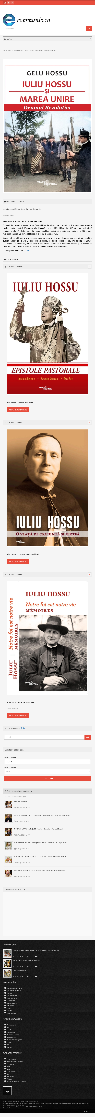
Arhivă (9, 1030)
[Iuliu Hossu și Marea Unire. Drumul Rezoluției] (47, 125)
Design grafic (8, 1107)
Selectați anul (10, 767)
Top (7, 1092)
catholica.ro (10, 1005)
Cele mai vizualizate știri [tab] (16, 796)
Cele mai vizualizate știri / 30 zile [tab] (19, 791)
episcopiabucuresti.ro (14, 991)
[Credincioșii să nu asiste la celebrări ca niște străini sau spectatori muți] (9, 953)
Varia (8, 1066)
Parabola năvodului (19, 970)
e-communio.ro (14, 1101)
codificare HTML (23, 1107)
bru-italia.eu (11, 1001)
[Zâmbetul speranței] (10, 804)
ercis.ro (9, 1010)
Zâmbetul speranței (20, 801)
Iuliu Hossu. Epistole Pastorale (20, 402)
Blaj (8, 1074)
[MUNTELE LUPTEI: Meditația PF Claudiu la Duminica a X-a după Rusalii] (10, 831)
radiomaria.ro (11, 1013)
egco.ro (9, 993)
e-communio (7, 50)
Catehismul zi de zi (13, 1035)
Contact (9, 1047)
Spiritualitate (11, 1071)
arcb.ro (9, 1008)
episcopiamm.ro (12, 996)
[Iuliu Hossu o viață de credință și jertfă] (47, 487)
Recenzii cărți (18, 50)
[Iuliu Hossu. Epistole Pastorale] (47, 333)
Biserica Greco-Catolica (15, 1061)
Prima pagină (11, 1025)
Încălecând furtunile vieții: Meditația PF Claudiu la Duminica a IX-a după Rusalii (40, 843)
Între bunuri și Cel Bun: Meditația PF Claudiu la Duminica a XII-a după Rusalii (40, 856)
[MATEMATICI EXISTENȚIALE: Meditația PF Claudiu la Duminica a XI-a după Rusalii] (10, 818)
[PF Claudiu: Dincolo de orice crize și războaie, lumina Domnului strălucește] (10, 873)
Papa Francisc (11, 1059)
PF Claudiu (10, 1064)
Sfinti (8, 1069)
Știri (8, 1027)
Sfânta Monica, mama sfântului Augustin (26, 960)
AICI (28, 251)
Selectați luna (10, 757)
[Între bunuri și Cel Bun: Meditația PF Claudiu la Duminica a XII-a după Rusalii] (10, 859)
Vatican (9, 1079)
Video (9, 1042)
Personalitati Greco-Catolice (16, 1081)
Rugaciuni (10, 1076)
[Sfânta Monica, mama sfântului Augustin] (9, 963)
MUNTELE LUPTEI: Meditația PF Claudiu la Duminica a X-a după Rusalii (38, 829)
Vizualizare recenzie (18, 410)
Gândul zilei (11, 1032)
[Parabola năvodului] (9, 973)
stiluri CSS (16, 1107)
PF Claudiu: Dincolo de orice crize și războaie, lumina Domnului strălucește (39, 870)
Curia (8, 1045)
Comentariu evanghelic (14, 1040)
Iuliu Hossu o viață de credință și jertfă (23, 554)
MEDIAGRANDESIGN (35, 1107)
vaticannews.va (12, 1003)
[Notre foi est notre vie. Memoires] (47, 637)
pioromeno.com (12, 998)
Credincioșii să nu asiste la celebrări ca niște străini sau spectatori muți (36, 950)
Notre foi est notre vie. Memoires (20, 702)
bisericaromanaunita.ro (14, 988)
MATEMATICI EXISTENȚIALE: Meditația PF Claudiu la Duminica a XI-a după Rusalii (42, 815)
